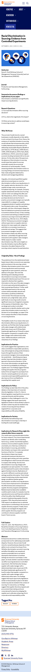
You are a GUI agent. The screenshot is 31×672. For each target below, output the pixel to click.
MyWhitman (6, 650)
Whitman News (11, 21)
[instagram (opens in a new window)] (12, 655)
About (21, 9)
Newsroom (10, 15)
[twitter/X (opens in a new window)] (5, 655)
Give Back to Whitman (9, 639)
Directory (4, 647)
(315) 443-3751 (7, 634)
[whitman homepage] (8, 3)
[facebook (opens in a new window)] (2, 655)
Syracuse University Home (13, 658)
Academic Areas (7, 641)
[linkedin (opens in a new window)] (9, 655)
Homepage (9, 9)
